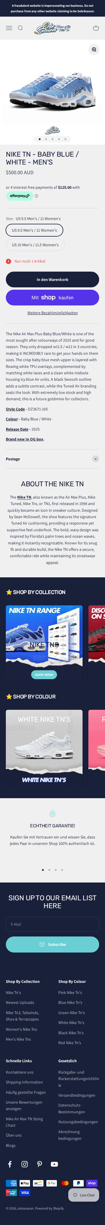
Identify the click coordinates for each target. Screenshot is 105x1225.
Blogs (10, 1145)
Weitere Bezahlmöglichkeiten (52, 312)
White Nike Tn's (71, 1022)
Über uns (14, 1135)
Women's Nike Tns (21, 1029)
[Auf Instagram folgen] (25, 1164)
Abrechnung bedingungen (69, 1135)
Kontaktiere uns (20, 1072)
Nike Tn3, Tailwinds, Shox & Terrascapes (22, 1016)
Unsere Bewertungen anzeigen (24, 1105)
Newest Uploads (20, 1002)
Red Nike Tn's (69, 1042)
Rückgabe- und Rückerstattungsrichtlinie (78, 1079)
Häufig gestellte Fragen (26, 1092)
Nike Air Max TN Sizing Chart (24, 1122)
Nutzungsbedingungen (78, 1121)
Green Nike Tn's (71, 1012)
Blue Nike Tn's (70, 1002)
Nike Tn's (13, 992)
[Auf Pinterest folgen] (39, 1164)
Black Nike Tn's (71, 1032)
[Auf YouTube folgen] (54, 1164)
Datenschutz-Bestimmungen (71, 1108)
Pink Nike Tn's (70, 992)
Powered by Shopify (49, 1208)
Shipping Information (24, 1082)
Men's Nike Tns (18, 1039)
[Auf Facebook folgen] (10, 1164)
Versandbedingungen (76, 1095)
